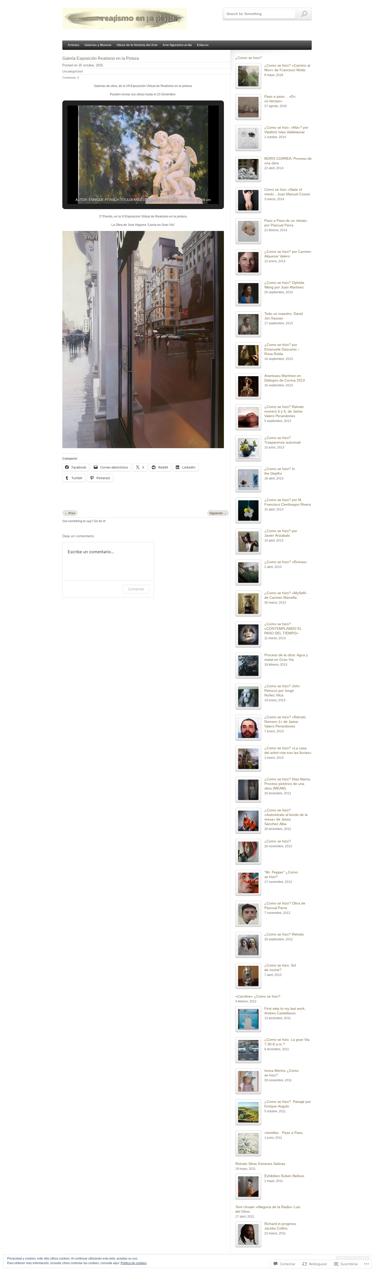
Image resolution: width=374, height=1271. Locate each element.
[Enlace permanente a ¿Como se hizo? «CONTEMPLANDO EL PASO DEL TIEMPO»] (248, 635)
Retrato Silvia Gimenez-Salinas (260, 1164)
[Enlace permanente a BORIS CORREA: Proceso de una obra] (248, 169)
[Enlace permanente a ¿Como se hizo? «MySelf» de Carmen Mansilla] (248, 604)
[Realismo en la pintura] (124, 26)
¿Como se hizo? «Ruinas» (285, 562)
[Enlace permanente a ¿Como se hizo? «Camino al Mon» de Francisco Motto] (248, 76)
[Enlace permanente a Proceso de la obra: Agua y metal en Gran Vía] (248, 666)
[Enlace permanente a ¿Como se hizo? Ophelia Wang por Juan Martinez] (248, 293)
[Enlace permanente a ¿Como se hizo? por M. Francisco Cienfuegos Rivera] (248, 510)
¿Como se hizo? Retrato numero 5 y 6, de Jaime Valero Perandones (284, 411)
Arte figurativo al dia (177, 45)
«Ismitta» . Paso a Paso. (284, 1133)
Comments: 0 (70, 77)
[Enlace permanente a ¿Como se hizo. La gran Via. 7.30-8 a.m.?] (248, 1050)
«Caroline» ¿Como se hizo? (257, 996)
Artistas (73, 45)
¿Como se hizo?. (278, 841)
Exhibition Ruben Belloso (284, 1176)
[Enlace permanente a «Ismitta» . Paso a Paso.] (248, 1143)
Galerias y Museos (97, 45)
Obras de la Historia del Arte (137, 45)
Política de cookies (134, 1263)
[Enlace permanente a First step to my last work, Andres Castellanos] (248, 1019)
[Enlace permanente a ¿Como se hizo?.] (248, 852)
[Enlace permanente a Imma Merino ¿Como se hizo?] (248, 1081)
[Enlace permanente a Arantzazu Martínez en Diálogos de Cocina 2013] (248, 386)
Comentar (136, 589)
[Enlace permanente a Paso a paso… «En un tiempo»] (248, 107)
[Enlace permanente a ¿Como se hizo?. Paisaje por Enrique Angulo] (248, 1112)
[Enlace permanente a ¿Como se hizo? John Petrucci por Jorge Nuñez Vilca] (248, 697)
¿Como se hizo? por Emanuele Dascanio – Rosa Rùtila (282, 349)
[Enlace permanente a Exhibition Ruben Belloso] (248, 1187)
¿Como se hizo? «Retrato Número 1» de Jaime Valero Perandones (285, 721)
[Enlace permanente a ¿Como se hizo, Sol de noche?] (248, 976)
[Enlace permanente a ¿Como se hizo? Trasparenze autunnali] (248, 448)
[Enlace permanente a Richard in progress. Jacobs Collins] (248, 1234)
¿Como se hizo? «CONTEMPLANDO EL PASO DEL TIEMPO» (282, 628)
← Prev (70, 513)
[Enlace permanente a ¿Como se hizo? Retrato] (248, 945)
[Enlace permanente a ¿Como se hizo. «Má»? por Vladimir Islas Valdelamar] (248, 138)
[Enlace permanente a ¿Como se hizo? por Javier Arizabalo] (248, 541)
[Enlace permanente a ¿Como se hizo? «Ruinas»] (248, 573)
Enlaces (203, 45)
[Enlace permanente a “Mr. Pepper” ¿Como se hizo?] (248, 883)
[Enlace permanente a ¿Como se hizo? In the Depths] (248, 479)
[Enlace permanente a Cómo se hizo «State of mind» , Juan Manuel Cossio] (248, 200)
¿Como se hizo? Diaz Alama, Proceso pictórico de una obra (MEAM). (287, 783)
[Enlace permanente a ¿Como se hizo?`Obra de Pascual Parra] (248, 914)
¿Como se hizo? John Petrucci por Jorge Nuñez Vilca (282, 690)
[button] (131, 190)
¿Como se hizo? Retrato (284, 934)
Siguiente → (218, 513)
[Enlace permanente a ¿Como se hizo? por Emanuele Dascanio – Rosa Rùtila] (248, 355)
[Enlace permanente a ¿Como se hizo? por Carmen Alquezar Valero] (248, 262)
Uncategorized (72, 71)
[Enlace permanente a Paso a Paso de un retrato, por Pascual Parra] (248, 231)
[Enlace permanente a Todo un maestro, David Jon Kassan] (248, 324)
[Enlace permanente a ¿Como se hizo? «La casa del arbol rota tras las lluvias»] (248, 759)
